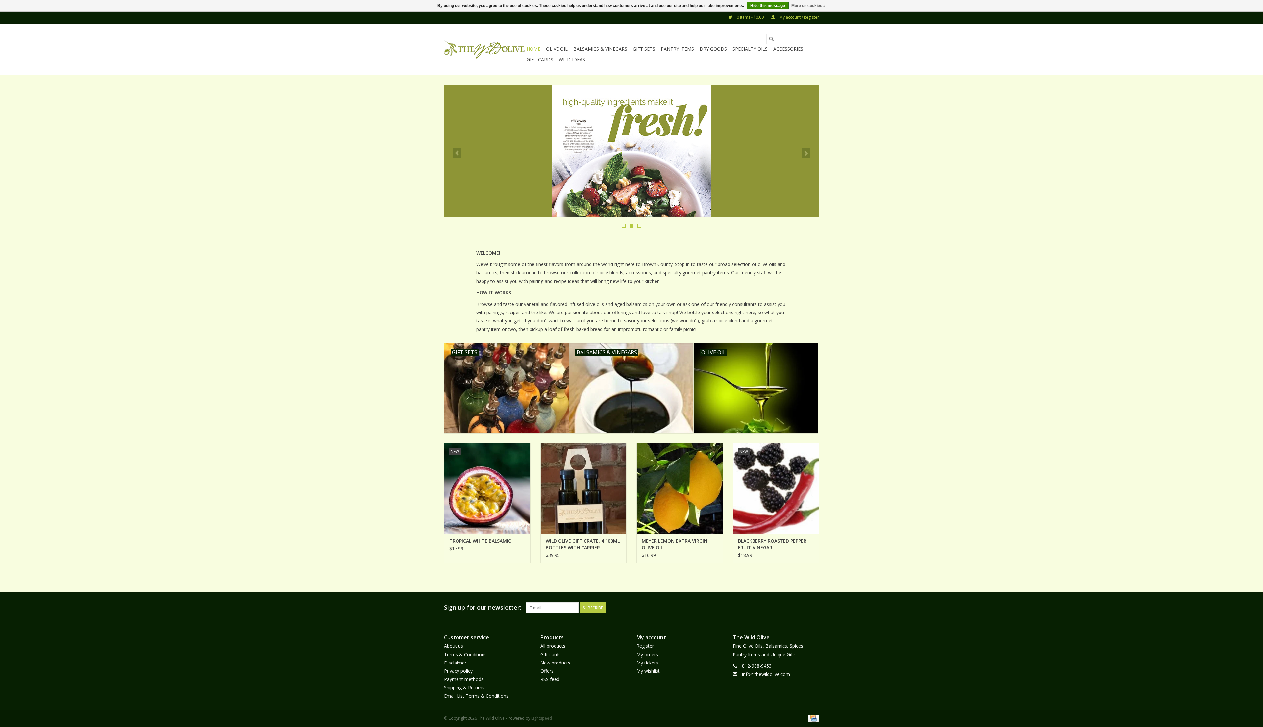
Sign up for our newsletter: (482, 607)
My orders (647, 654)
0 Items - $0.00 (750, 17)
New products (555, 663)
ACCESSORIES (788, 49)
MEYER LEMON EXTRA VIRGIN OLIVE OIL (674, 544)
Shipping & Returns (464, 687)
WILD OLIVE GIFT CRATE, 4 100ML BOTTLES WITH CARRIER (583, 544)
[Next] (806, 153)
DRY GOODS (713, 49)
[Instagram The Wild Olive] (813, 607)
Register (645, 646)
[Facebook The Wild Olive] (802, 607)
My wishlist (648, 671)
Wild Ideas (572, 59)
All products (552, 646)
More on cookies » (808, 5)
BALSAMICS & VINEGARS (600, 49)
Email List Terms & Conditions (476, 696)
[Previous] (457, 153)
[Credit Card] (812, 718)
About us (453, 646)
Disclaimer (455, 663)
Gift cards (540, 59)
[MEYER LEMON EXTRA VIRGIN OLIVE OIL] (679, 488)
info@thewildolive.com (766, 674)
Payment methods (463, 679)
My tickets (647, 663)
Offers (547, 671)
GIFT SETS (644, 49)
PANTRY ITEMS (677, 49)
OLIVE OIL (557, 49)
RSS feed (549, 679)
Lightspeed (541, 718)
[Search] (771, 39)
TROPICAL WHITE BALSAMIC (480, 541)
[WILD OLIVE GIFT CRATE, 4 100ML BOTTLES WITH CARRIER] (583, 488)
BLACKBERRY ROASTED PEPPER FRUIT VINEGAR (772, 544)
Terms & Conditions (465, 654)
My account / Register (799, 17)
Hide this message (767, 5)
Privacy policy (458, 671)
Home (533, 49)
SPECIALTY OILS (750, 49)
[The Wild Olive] (484, 49)
